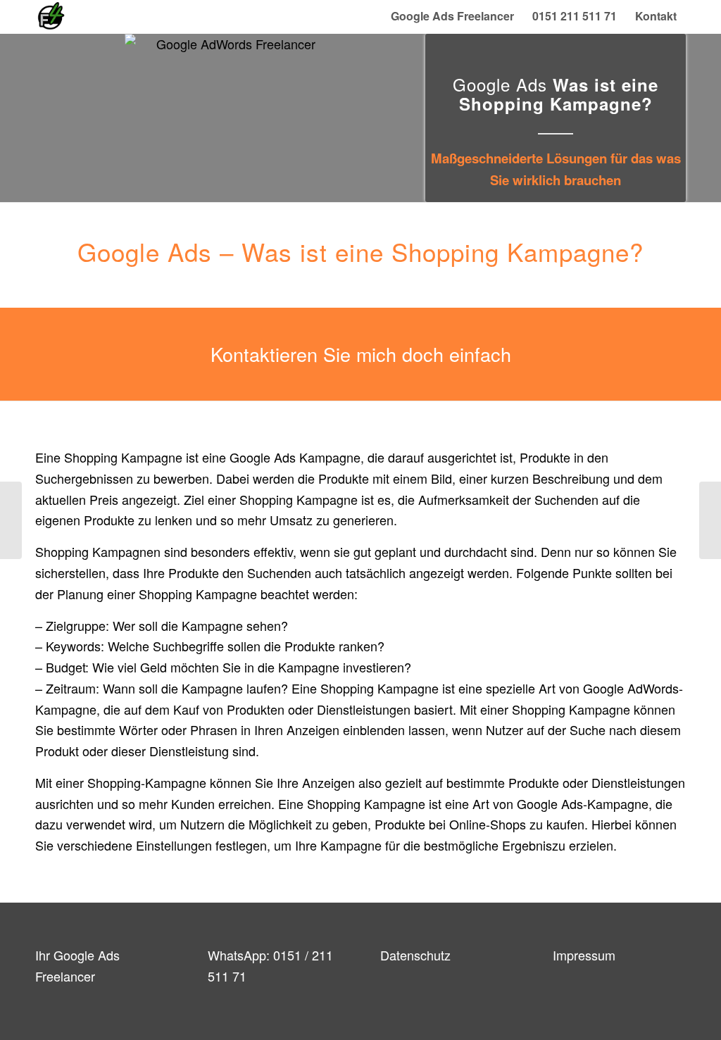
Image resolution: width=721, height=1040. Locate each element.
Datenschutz (415, 955)
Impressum (584, 955)
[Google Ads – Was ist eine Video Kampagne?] (710, 520)
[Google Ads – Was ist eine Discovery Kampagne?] (11, 520)
